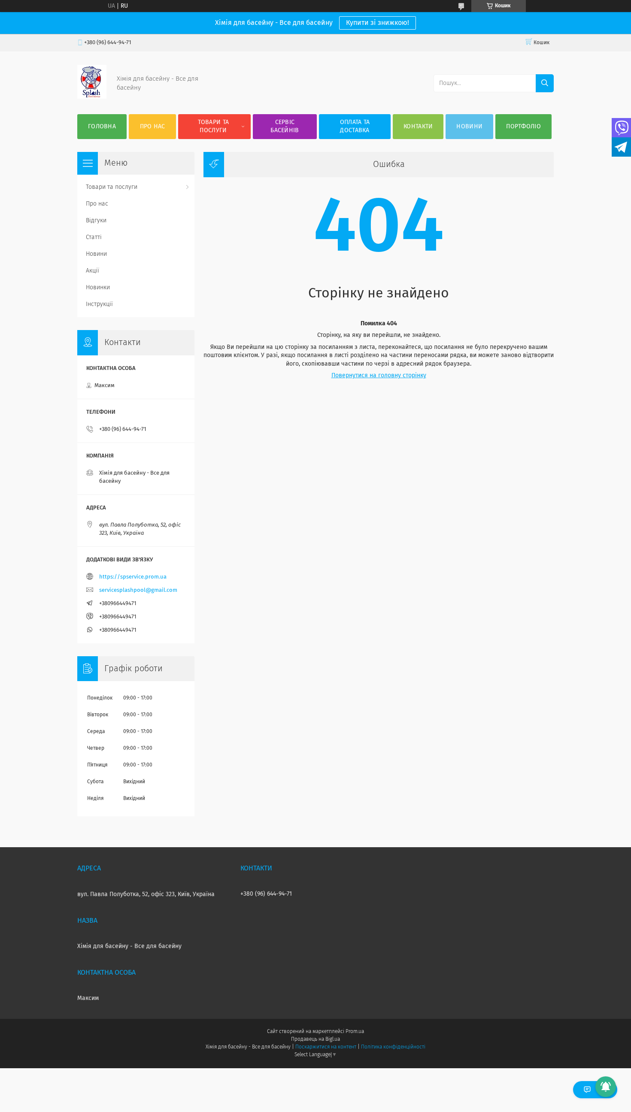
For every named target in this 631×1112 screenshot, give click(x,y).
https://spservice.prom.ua (133, 577)
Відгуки (96, 221)
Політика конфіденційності (393, 1047)
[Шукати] (545, 83)
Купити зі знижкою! (377, 22)
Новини (469, 127)
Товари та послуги (213, 126)
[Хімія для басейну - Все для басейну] (91, 97)
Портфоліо (523, 127)
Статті (94, 237)
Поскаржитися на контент (325, 1047)
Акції (92, 271)
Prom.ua (355, 1031)
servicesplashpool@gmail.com (138, 590)
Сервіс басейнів (284, 126)
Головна (102, 127)
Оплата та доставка (355, 126)
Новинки (98, 288)
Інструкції (99, 304)
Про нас (152, 127)
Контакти (418, 127)
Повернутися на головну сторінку (378, 376)
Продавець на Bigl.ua (315, 1039)
